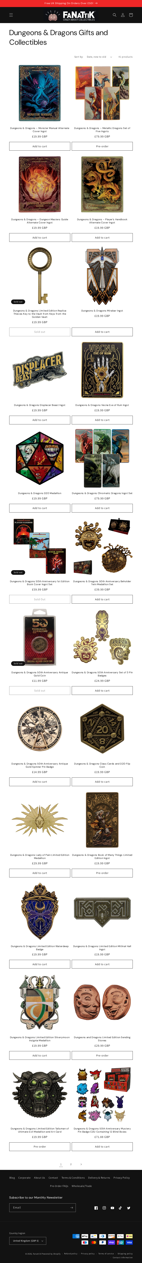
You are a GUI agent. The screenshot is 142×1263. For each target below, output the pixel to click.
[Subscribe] (71, 1207)
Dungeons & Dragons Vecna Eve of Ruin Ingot (102, 405)
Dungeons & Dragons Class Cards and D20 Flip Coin (102, 765)
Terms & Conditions (73, 1177)
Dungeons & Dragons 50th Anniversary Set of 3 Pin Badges (102, 674)
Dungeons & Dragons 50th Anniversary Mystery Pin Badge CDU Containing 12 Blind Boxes (102, 1130)
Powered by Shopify (51, 1253)
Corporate (24, 1177)
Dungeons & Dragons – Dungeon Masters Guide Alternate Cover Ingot (39, 221)
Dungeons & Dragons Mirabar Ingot (102, 310)
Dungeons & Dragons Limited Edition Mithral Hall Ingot (102, 948)
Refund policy (70, 1253)
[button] (11, 15)
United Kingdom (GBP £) (26, 1240)
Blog (12, 1177)
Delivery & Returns (99, 1177)
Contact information (123, 1257)
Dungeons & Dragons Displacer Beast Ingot (39, 405)
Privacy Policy (122, 1177)
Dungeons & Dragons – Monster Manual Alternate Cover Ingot (39, 130)
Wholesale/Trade (82, 1186)
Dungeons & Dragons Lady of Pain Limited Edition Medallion (39, 857)
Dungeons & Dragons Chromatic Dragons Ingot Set (102, 493)
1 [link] (61, 1164)
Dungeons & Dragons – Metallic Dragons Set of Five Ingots (102, 130)
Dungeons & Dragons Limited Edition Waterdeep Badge (40, 948)
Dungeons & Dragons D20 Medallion (39, 493)
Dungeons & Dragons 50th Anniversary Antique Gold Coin (39, 674)
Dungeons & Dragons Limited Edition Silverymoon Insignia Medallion (40, 1039)
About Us (39, 1177)
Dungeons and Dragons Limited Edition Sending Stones (102, 1039)
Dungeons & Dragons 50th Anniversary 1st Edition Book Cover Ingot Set (40, 583)
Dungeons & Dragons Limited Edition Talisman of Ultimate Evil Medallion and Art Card (40, 1130)
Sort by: (78, 56)
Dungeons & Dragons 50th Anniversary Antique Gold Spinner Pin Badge (39, 765)
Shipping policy (125, 1253)
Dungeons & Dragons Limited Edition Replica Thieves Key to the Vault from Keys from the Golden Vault (39, 314)
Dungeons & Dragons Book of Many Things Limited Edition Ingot (102, 857)
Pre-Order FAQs (59, 1186)
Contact (53, 1177)
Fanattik (37, 1253)
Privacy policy (88, 1253)
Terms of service (106, 1253)
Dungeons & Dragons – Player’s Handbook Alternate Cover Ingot (102, 221)
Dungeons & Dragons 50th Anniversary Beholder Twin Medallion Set (102, 583)
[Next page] (81, 1164)
